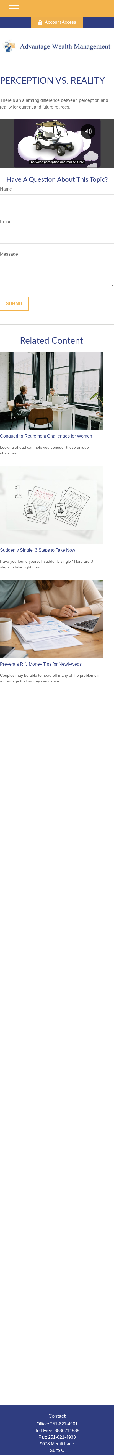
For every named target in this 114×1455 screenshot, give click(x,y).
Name (6, 189)
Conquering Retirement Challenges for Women (46, 436)
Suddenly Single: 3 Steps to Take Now (37, 550)
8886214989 (67, 1430)
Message (9, 254)
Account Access (60, 22)
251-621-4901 (64, 1424)
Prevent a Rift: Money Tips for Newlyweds (41, 664)
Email (5, 221)
